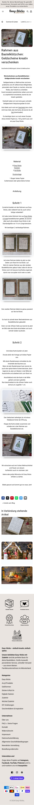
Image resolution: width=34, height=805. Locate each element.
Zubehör (5, 698)
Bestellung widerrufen (10, 749)
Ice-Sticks (17, 170)
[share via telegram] (21, 498)
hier (12, 112)
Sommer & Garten (12, 22)
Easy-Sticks (17, 165)
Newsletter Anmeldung (10, 745)
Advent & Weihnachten (23, 68)
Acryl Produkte (7, 683)
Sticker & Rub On (8, 690)
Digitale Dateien (8, 694)
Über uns (5, 720)
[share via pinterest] (12, 498)
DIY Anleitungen (8, 705)
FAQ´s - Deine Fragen (10, 723)
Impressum (6, 734)
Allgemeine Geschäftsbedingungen (15, 742)
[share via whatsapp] (16, 498)
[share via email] (25, 498)
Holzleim (17, 168)
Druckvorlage (17, 174)
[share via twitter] (7, 498)
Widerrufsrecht (7, 731)
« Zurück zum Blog (8, 503)
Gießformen (6, 687)
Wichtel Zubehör (8, 701)
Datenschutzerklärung (10, 738)
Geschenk (21, 107)
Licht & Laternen (26, 22)
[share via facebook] (3, 498)
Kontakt (5, 727)
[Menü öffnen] (3, 11)
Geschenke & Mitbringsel (8, 68)
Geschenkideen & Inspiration (12, 709)
